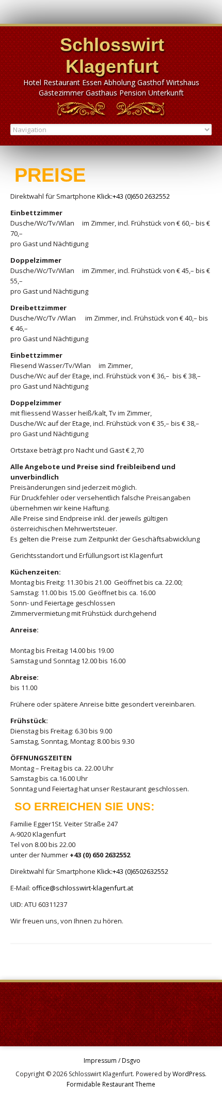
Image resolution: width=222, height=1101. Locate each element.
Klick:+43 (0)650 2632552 (133, 196)
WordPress (188, 1074)
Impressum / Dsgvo (112, 1060)
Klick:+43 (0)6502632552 (132, 871)
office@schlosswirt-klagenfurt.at (82, 887)
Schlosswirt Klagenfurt (112, 55)
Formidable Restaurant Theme (111, 1084)
